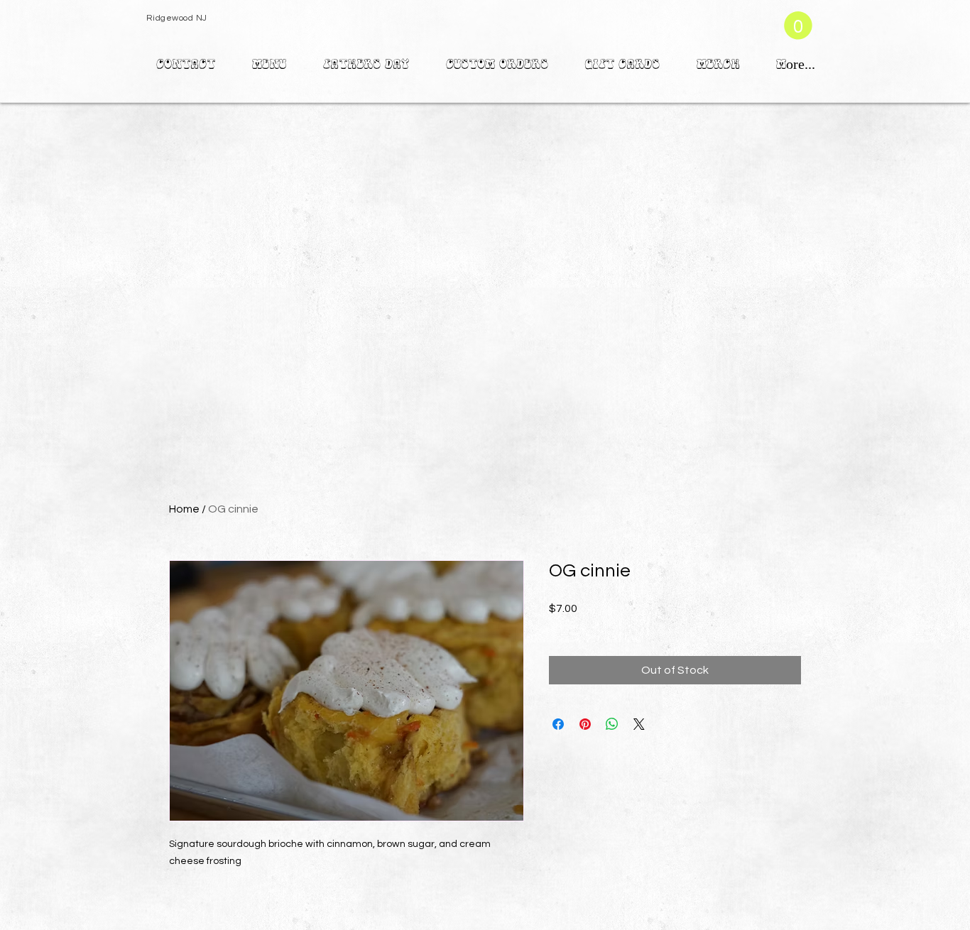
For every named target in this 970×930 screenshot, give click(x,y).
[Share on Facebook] (558, 724)
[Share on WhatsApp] (612, 724)
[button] (798, 25)
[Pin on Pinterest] (585, 724)
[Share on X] (639, 724)
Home (184, 509)
